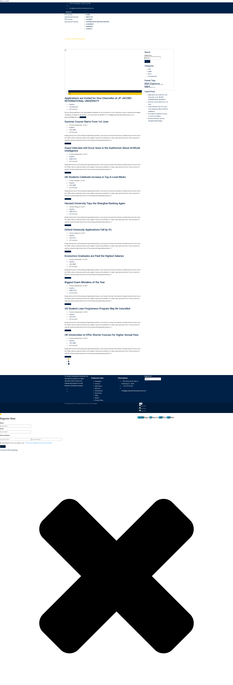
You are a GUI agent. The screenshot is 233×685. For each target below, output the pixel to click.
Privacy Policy (99, 400)
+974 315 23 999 (128, 386)
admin (72, 104)
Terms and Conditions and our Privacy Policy (38, 443)
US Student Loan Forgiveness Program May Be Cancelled (97, 308)
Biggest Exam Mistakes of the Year (85, 282)
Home (88, 14)
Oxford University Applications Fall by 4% (88, 229)
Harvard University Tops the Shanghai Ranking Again (95, 203)
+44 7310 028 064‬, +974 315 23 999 (80, 3)
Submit (3, 446)
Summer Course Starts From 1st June (86, 121)
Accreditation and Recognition (97, 22)
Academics (90, 24)
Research (89, 26)
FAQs (96, 395)
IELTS (75, 159)
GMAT (74, 130)
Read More (83, 117)
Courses (89, 19)
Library (161, 84)
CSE (70, 130)
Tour (154, 87)
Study (152, 87)
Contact (89, 29)
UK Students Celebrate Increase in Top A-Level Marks (95, 177)
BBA (147, 83)
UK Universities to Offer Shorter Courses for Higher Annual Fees (102, 334)
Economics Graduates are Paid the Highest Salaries (94, 255)
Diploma (155, 83)
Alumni (97, 398)
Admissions (98, 386)
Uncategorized (73, 107)
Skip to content (4, 1)
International (98, 391)
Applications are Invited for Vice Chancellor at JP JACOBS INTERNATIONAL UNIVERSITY (98, 99)
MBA (147, 86)
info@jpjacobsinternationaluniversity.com (81, 8)
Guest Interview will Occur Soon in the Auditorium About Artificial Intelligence (102, 149)
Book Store (98, 393)
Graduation (98, 381)
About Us (89, 17)
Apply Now (69, 12)
